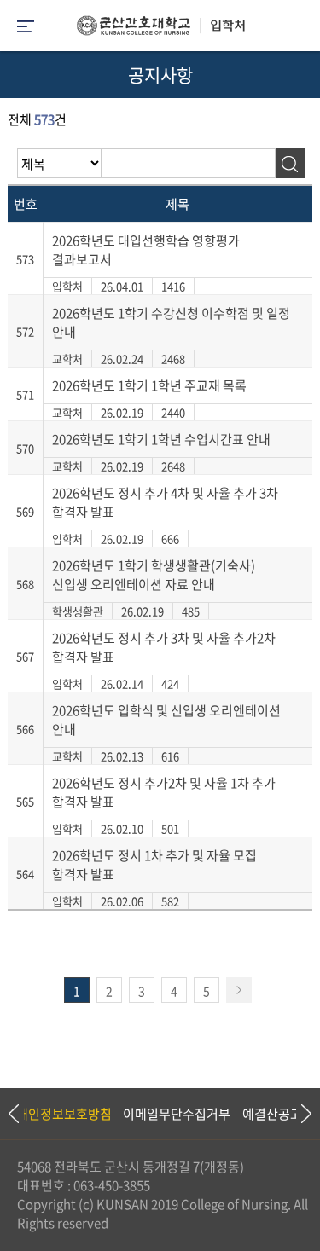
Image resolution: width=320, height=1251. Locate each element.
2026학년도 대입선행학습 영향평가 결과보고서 (146, 250)
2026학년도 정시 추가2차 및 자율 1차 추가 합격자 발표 (164, 792)
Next (298, 1113)
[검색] (290, 163)
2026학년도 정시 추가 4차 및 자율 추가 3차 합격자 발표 (165, 502)
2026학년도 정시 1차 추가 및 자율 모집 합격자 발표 (154, 864)
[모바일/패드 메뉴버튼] (25, 27)
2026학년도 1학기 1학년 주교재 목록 (149, 385)
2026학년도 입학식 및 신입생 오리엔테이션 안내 (166, 719)
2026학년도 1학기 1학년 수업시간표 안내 (161, 439)
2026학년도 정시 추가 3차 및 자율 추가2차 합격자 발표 (164, 647)
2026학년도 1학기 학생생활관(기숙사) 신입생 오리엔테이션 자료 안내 (153, 575)
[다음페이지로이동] (239, 990)
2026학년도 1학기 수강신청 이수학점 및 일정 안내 (171, 322)
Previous (13, 1113)
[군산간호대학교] (160, 30)
